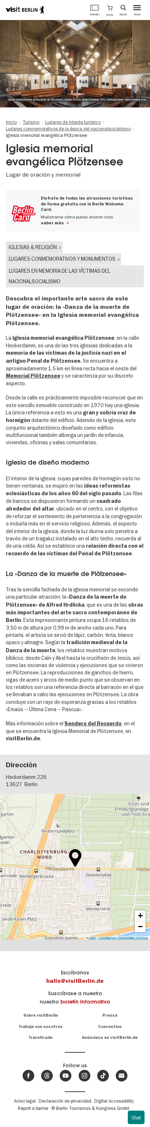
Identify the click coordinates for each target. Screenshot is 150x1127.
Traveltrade (40, 1037)
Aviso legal (25, 1101)
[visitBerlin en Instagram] (84, 1075)
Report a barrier (33, 1108)
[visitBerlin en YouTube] (65, 1075)
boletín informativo (85, 1001)
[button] (110, 10)
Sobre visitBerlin (40, 1015)
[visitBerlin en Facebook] (28, 1075)
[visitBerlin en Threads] (47, 1075)
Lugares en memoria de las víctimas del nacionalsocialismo (59, 276)
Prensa (109, 1015)
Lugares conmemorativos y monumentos (62, 259)
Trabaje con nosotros (41, 1026)
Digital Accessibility (114, 1101)
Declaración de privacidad (65, 1101)
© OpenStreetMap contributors (132, 937)
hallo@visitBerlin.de (75, 981)
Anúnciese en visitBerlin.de (110, 1037)
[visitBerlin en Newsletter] (121, 1075)
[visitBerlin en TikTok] (103, 1075)
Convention (110, 1026)
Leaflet (92, 937)
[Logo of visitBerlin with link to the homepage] (25, 9)
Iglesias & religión (33, 247)
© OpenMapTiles (106, 937)
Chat (136, 1117)
